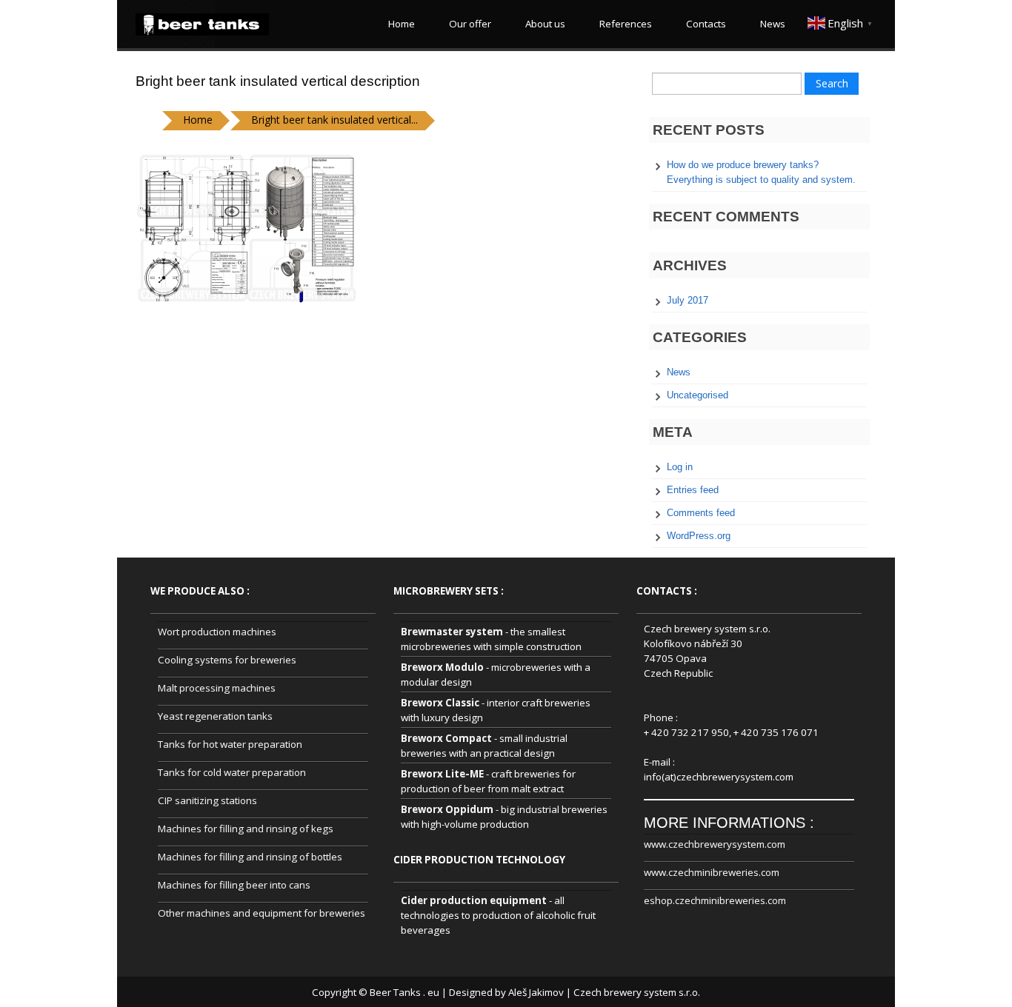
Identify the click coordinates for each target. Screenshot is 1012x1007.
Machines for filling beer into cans (234, 884)
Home (399, 23)
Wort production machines (217, 631)
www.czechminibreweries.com (711, 872)
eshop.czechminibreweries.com (715, 900)
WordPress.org (698, 535)
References (623, 23)
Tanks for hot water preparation (230, 744)
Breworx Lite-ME (442, 773)
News (770, 23)
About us (543, 23)
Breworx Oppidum (447, 809)
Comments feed (701, 512)
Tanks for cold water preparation (232, 772)
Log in (680, 466)
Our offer (468, 23)
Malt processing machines (217, 688)
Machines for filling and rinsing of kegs (245, 828)
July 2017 (687, 300)
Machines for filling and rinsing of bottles (250, 856)
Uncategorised (697, 395)
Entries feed (693, 489)
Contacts (704, 23)
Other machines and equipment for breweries (261, 913)
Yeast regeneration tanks (215, 716)
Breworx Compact (446, 738)
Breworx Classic (440, 702)
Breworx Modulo (442, 667)
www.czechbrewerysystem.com (714, 844)
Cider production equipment (474, 900)
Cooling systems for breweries (227, 659)
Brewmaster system (452, 631)
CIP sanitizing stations (207, 800)
